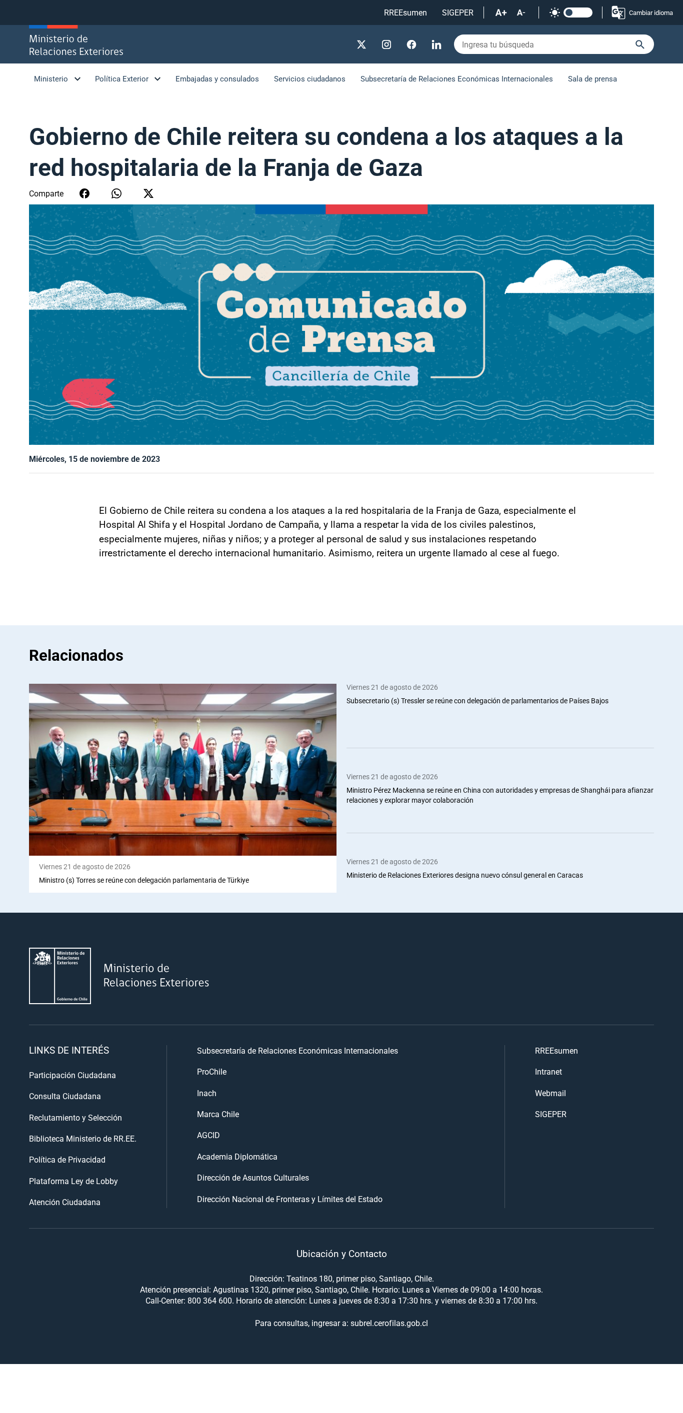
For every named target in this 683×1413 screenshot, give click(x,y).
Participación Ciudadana (72, 1075)
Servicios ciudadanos (310, 78)
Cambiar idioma (651, 12)
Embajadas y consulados (217, 78)
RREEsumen (405, 12)
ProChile (211, 1071)
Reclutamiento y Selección (75, 1117)
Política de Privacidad (67, 1159)
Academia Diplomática (237, 1156)
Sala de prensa (592, 78)
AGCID (208, 1135)
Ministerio (51, 78)
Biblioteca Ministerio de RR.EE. (82, 1138)
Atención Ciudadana (64, 1202)
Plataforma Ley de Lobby (73, 1181)
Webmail (550, 1093)
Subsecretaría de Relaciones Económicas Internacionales (456, 78)
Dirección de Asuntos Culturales (253, 1177)
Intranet (548, 1071)
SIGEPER (458, 12)
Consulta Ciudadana (65, 1096)
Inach (206, 1093)
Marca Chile (218, 1114)
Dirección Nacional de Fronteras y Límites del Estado (289, 1199)
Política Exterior (121, 78)
